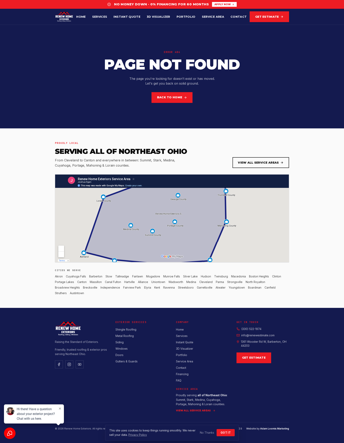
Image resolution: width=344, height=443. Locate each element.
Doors (119, 355)
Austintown (77, 293)
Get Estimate (267, 17)
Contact (239, 17)
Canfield (270, 287)
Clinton (276, 276)
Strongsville (234, 282)
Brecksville (90, 287)
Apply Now (222, 4)
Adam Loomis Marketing (274, 428)
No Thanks (207, 432)
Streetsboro (186, 287)
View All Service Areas (258, 162)
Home (81, 17)
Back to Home (169, 97)
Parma (220, 282)
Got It (226, 432)
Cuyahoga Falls (76, 276)
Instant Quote (126, 17)
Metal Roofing (124, 336)
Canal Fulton (113, 282)
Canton (82, 282)
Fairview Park (132, 287)
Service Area (213, 17)
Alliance (143, 282)
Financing (182, 374)
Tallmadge (122, 276)
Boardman (254, 287)
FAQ (178, 380)
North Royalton (255, 282)
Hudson (206, 276)
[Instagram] (69, 364)
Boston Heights (259, 276)
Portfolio (186, 17)
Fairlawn (137, 276)
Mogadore (153, 276)
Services (99, 17)
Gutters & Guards (126, 361)
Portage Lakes (64, 282)
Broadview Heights (67, 287)
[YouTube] (80, 364)
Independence (110, 287)
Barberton (95, 276)
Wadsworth (175, 282)
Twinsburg (221, 276)
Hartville (129, 282)
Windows (121, 348)
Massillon (96, 282)
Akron (59, 276)
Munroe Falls (171, 276)
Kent (157, 287)
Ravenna (169, 287)
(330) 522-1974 (251, 329)
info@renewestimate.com (258, 335)
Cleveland (206, 282)
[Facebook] (59, 364)
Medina (191, 282)
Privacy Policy (137, 434)
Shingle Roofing (125, 329)
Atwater (221, 287)
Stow (109, 276)
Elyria (147, 287)
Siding (119, 342)
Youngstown (237, 287)
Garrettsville (204, 287)
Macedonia (238, 276)
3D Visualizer (158, 17)
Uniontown (158, 282)
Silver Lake (190, 276)
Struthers (61, 293)
